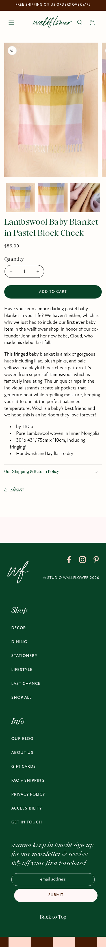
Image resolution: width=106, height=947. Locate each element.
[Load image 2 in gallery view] (53, 197)
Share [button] (16, 489)
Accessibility (26, 808)
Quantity (14, 259)
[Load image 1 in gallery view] (20, 197)
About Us (22, 753)
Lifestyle (22, 670)
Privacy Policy (28, 794)
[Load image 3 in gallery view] (85, 197)
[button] (11, 22)
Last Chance (25, 684)
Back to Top (53, 916)
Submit (56, 895)
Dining (19, 642)
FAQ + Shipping (28, 781)
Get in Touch (26, 822)
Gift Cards (23, 767)
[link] (69, 561)
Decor (18, 628)
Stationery (24, 656)
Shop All (21, 698)
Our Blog (22, 739)
